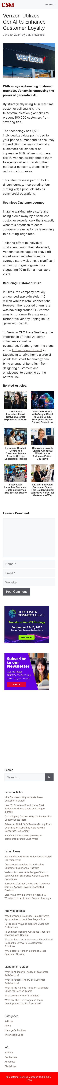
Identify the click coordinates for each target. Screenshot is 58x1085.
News (7, 1025)
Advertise (9, 1061)
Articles (8, 1021)
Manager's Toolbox (15, 1030)
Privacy (8, 1052)
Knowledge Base (13, 1034)
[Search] (49, 777)
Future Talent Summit (27, 350)
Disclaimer (10, 1066)
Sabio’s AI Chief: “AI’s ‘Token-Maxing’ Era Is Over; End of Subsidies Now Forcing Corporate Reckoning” (28, 827)
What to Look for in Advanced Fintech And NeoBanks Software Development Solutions (28, 943)
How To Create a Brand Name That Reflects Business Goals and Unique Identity (24, 808)
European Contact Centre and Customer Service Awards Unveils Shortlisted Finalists (27, 887)
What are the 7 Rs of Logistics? (22, 995)
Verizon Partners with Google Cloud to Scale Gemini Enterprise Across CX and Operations (26, 876)
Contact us (10, 1057)
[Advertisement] (29, 729)
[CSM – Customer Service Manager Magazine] (7, 4)
